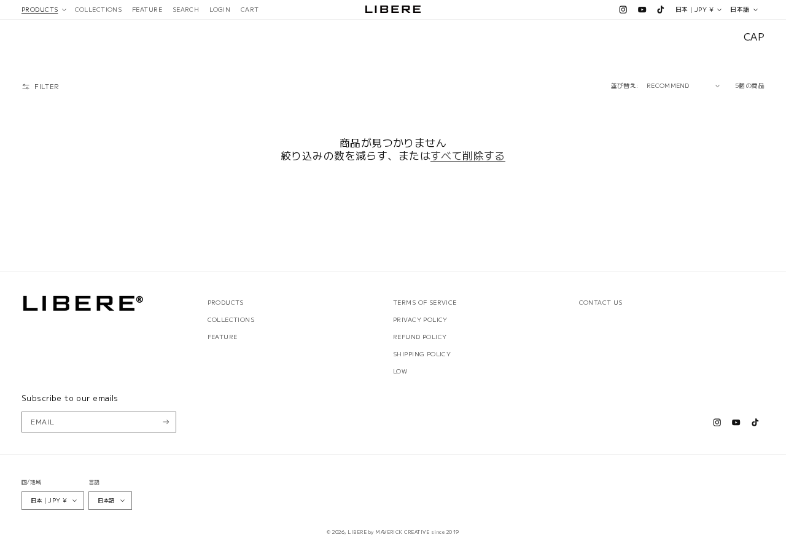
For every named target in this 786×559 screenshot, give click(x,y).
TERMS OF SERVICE (425, 302)
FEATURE (223, 336)
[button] (43, 9)
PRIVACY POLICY (420, 319)
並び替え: (624, 85)
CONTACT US (601, 302)
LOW (400, 371)
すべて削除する (467, 156)
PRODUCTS (226, 302)
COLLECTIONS (231, 319)
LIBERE (357, 531)
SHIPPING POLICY (422, 354)
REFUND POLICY (419, 336)
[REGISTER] (166, 422)
